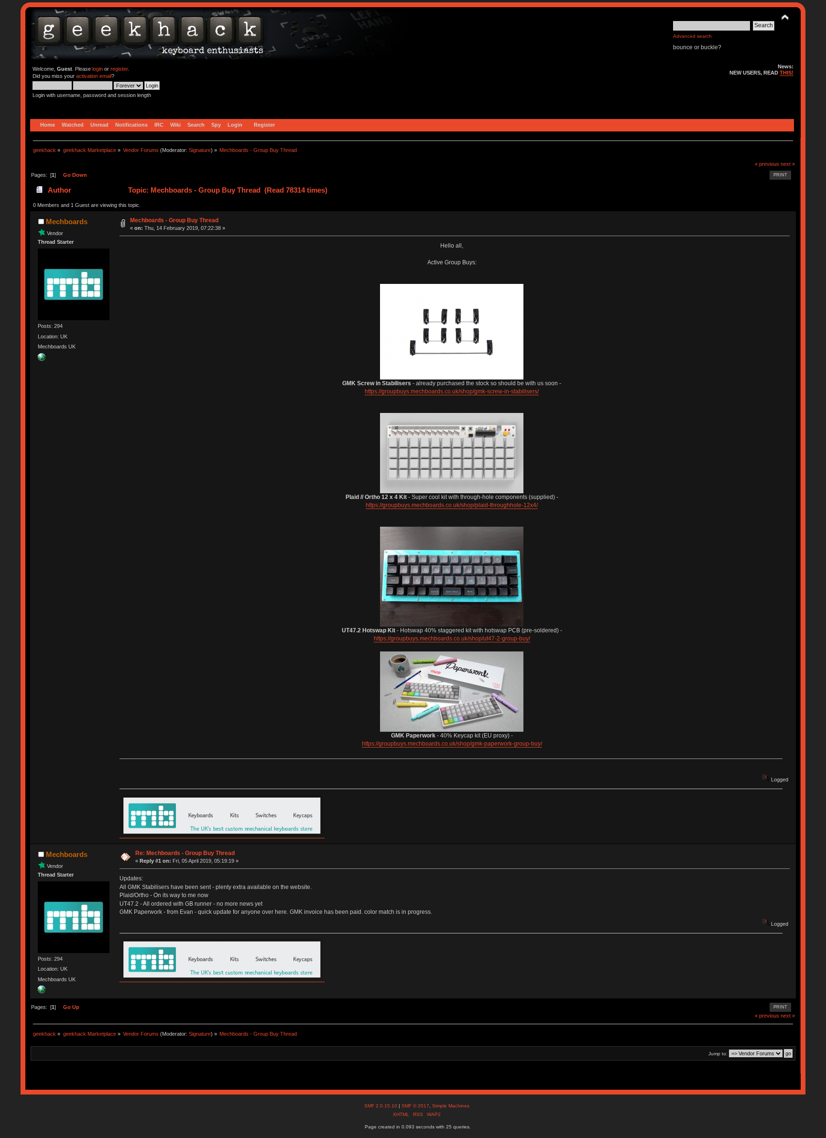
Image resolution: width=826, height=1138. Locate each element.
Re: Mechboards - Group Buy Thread (185, 853)
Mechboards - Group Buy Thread (174, 220)
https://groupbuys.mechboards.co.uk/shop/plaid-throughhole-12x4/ (452, 505)
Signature (200, 150)
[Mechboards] (41, 359)
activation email (93, 76)
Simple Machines (450, 1105)
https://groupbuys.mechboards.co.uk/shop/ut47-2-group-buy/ (452, 638)
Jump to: (718, 1053)
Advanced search (692, 36)
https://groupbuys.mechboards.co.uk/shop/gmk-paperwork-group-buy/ (452, 743)
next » (788, 164)
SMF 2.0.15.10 (381, 1105)
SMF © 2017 (415, 1105)
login (97, 69)
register (119, 69)
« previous (767, 164)
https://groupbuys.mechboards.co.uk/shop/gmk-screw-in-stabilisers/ (452, 391)
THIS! (786, 73)
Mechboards (66, 221)
